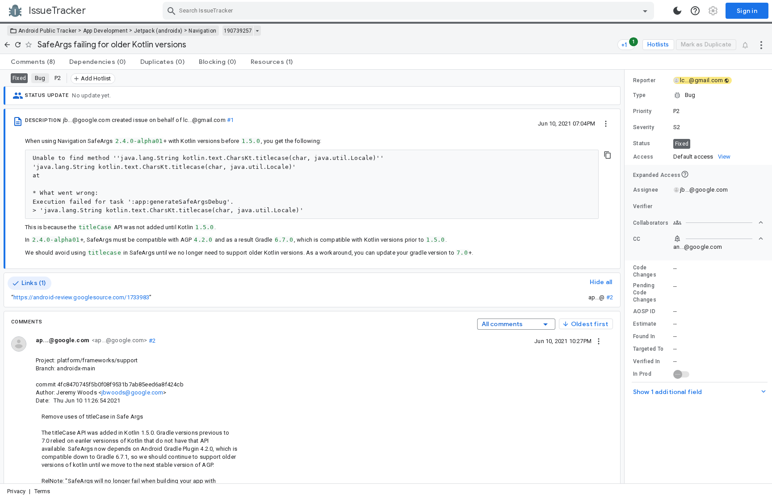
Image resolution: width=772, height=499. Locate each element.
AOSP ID (644, 311)
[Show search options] (645, 10)
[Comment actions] (599, 341)
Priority (642, 111)
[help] (695, 11)
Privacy (16, 491)
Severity (643, 127)
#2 (609, 297)
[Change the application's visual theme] (677, 11)
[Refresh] (18, 44)
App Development (105, 31)
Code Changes (644, 271)
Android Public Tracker (47, 31)
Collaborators (650, 223)
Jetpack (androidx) (158, 31)
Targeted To (648, 349)
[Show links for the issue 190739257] (257, 31)
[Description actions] (606, 123)
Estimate (644, 324)
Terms (42, 491)
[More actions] (761, 45)
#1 (230, 120)
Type (639, 95)
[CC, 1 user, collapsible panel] (718, 239)
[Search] (171, 10)
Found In (644, 336)
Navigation (202, 31)
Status (641, 143)
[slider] (626, 276)
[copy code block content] (607, 155)
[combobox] (409, 10)
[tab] (33, 61)
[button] (698, 95)
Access (643, 157)
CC (637, 239)
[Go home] (7, 44)
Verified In (646, 361)
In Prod (642, 374)
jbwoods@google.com (132, 392)
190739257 (238, 31)
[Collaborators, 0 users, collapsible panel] (718, 222)
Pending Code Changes (644, 292)
